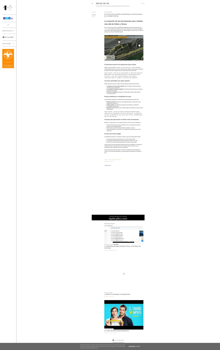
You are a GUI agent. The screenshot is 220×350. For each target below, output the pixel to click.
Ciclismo (93, 16)
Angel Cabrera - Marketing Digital (118, 342)
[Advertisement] (123, 204)
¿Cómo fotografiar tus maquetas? (117, 294)
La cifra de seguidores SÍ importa (116, 331)
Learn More (131, 346)
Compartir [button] (94, 12)
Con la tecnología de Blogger (119, 340)
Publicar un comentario (113, 250)
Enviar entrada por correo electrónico (115, 159)
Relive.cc (106, 28)
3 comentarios (111, 296)
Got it (138, 346)
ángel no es (102, 3)
